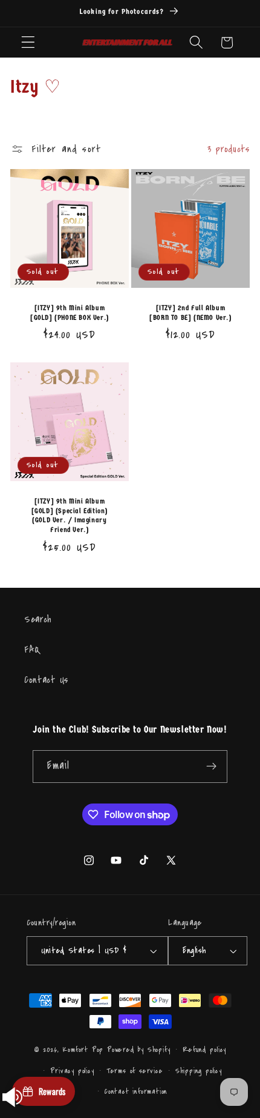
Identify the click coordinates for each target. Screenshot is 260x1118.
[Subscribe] (211, 766)
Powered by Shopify (139, 1048)
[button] (28, 42)
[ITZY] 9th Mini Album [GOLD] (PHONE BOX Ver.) (69, 313)
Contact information (136, 1091)
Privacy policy (72, 1070)
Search (38, 619)
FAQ (32, 649)
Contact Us (46, 680)
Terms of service (134, 1070)
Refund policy (204, 1049)
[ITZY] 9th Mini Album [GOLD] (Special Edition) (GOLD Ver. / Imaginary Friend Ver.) (69, 515)
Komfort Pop (82, 1048)
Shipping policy (198, 1070)
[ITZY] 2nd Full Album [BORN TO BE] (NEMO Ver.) (190, 313)
